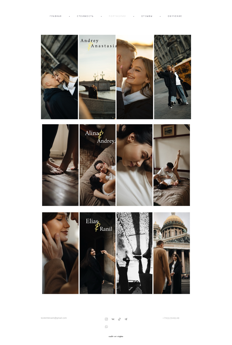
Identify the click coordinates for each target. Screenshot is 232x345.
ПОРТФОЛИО (117, 16)
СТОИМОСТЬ (85, 16)
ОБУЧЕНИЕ (175, 16)
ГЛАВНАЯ (56, 16)
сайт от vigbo (116, 336)
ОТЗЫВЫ (147, 16)
